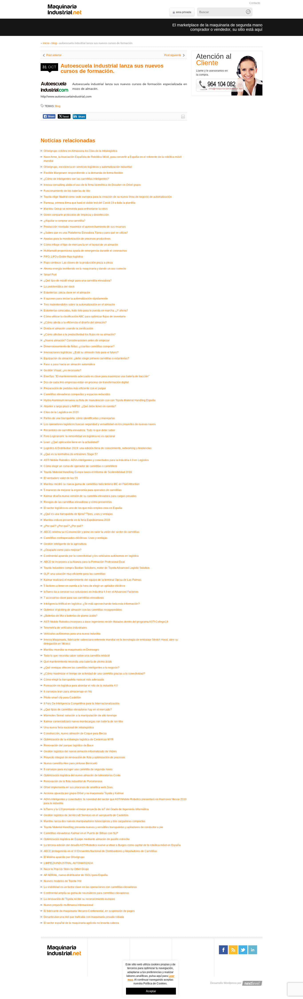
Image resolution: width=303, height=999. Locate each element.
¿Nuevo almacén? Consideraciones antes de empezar (77, 340)
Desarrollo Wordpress (223, 983)
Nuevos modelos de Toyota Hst (62, 881)
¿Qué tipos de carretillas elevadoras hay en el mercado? (78, 709)
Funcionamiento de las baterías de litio (67, 190)
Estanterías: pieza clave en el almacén (67, 292)
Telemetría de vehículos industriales (65, 627)
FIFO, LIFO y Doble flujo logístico (63, 256)
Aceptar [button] (151, 991)
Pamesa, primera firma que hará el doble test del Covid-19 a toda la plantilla (89, 202)
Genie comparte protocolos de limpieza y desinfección (76, 214)
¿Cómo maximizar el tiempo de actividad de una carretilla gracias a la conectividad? (94, 673)
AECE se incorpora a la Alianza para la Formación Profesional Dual (84, 561)
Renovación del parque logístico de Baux (68, 745)
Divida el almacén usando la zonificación (68, 328)
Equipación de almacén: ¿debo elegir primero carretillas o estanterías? (86, 358)
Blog (54, 43)
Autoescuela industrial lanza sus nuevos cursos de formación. (112, 68)
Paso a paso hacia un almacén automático (69, 364)
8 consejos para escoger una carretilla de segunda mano (78, 769)
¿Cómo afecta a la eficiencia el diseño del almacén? (75, 322)
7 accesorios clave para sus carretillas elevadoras (74, 597)
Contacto (254, 3)
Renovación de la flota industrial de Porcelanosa (73, 781)
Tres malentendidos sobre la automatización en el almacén (79, 304)
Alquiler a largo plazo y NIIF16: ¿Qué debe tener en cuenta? (80, 406)
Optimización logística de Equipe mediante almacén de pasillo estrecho (87, 839)
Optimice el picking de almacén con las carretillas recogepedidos (83, 609)
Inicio (46, 43)
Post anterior (54, 55)
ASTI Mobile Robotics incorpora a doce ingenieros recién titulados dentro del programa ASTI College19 (106, 621)
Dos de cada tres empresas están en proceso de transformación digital (86, 382)
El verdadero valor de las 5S (61, 478)
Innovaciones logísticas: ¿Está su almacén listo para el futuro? (81, 352)
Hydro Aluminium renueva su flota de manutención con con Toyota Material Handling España (99, 400)
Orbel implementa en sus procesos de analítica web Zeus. (78, 787)
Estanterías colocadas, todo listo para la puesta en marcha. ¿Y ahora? (86, 310)
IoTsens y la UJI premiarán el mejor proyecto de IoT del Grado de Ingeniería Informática (96, 809)
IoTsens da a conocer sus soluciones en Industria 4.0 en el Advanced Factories (91, 591)
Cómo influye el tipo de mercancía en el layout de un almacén (81, 244)
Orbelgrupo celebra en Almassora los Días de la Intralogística (80, 150)
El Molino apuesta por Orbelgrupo (64, 857)
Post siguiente (172, 55)
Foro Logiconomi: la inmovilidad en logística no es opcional (79, 436)
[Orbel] (64, 9)
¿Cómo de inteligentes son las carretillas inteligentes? (76, 178)
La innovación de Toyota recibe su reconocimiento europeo (79, 899)
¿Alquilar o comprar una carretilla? (64, 220)
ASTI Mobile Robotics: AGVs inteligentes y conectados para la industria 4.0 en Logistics (96, 460)
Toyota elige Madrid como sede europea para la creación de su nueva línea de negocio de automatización (108, 196)
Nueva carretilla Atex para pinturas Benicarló (70, 763)
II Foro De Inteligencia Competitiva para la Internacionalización (81, 703)
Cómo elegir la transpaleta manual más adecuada (74, 679)
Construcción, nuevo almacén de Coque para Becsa (75, 733)
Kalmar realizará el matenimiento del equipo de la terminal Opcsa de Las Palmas (92, 579)
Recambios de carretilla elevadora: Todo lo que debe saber (79, 430)
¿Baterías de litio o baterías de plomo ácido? (70, 615)
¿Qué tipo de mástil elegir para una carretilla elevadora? (78, 280)
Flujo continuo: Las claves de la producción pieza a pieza (78, 262)
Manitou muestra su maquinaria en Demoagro (71, 649)
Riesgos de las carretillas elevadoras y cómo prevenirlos (78, 502)
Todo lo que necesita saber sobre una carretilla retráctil (77, 655)
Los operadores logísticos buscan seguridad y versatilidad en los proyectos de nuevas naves (99, 424)
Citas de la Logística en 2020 (61, 412)
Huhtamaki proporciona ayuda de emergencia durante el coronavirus (85, 250)
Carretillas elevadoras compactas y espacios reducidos (77, 394)
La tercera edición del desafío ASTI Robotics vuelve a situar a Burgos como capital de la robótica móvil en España (112, 845)
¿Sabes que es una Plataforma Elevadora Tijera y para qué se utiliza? (86, 232)
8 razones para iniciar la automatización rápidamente (76, 298)
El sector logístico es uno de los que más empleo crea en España (83, 508)
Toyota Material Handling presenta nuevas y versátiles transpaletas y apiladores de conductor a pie (103, 827)
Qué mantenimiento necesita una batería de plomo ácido (78, 661)
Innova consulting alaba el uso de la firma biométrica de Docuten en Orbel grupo (92, 184)
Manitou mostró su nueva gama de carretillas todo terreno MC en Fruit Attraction (92, 484)
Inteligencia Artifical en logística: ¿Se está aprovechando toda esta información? (92, 603)
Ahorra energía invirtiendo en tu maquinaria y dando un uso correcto (85, 268)
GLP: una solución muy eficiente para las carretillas (74, 573)
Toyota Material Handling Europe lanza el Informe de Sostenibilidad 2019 (88, 472)
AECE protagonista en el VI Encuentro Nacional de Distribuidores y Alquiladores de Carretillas (100, 851)
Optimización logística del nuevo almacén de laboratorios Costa (82, 775)
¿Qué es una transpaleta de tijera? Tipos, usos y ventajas (78, 514)
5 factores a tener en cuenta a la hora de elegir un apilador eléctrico (84, 585)
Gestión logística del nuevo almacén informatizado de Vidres (80, 751)
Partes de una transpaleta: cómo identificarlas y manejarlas (79, 418)
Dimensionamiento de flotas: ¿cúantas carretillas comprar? (79, 346)
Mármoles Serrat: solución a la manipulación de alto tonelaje (80, 715)
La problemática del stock (59, 286)
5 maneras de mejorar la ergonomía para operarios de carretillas (83, 490)
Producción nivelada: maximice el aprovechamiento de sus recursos (85, 226)
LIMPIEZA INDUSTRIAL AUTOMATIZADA (68, 863)
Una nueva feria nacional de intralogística (69, 727)
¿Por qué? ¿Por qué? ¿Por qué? (63, 526)
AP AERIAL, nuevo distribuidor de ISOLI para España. (76, 875)
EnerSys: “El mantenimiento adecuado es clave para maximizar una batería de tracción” (96, 376)
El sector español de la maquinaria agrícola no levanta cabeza (81, 923)
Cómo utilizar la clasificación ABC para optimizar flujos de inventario (85, 316)
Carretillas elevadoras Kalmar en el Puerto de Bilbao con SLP (81, 833)
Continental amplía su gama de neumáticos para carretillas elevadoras (86, 893)
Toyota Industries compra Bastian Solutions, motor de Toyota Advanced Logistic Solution (97, 567)
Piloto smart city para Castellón (62, 697)
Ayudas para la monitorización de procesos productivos (77, 238)
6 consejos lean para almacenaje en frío (68, 691)
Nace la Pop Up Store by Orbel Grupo (66, 869)
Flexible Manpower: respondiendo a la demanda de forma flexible (83, 172)
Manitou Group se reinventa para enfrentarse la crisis (76, 208)
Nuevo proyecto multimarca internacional (68, 905)
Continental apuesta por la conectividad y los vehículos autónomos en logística (91, 555)
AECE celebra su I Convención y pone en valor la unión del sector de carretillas (91, 532)
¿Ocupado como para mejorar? (62, 549)
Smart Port (50, 274)
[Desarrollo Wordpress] (252, 983)
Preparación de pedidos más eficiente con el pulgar (75, 388)
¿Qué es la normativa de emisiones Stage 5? (71, 454)
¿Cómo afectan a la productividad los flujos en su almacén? (80, 334)
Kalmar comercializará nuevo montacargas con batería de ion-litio (83, 721)
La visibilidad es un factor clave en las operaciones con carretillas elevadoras (90, 887)
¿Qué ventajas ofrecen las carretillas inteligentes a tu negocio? (81, 667)
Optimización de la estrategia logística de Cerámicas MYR (79, 739)
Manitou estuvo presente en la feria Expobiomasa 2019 (77, 520)
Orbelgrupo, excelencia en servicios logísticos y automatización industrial (88, 166)
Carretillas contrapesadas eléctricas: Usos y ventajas (75, 538)
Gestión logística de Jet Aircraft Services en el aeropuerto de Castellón (86, 815)
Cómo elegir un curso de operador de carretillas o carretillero (80, 466)
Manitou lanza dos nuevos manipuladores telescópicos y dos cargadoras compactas (94, 821)
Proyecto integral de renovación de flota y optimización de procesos (84, 757)
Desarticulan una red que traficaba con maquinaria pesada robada (84, 917)
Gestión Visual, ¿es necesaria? (62, 370)
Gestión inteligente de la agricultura (65, 543)
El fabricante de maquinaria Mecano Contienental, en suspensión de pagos (89, 911)
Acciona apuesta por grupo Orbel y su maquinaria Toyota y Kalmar (84, 793)
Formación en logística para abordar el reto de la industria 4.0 (81, 685)
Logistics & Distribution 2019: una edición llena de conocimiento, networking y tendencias (98, 448)
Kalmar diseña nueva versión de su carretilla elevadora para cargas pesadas (90, 496)
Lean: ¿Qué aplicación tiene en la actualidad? (71, 442)
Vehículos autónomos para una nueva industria (72, 633)
